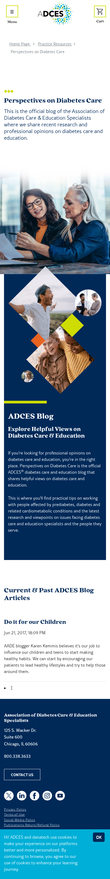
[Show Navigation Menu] (12, 11)
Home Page (20, 44)
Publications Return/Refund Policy (32, 825)
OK (98, 837)
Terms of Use (14, 814)
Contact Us (22, 774)
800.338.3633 (17, 756)
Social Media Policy (19, 820)
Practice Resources (55, 44)
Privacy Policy (15, 809)
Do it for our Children (35, 621)
